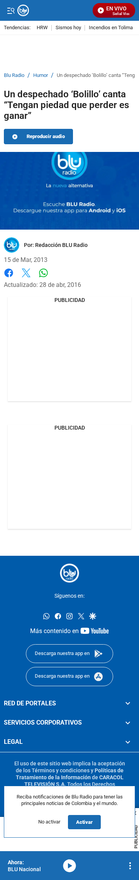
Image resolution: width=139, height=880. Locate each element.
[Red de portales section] (127, 703)
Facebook (9, 277)
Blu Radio (14, 75)
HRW (42, 28)
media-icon (69, 865)
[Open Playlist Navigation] (130, 866)
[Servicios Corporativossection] (127, 722)
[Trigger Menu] (10, 10)
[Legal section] (127, 741)
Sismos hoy (68, 28)
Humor (40, 75)
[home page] (69, 573)
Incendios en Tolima (111, 28)
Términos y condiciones (61, 770)
